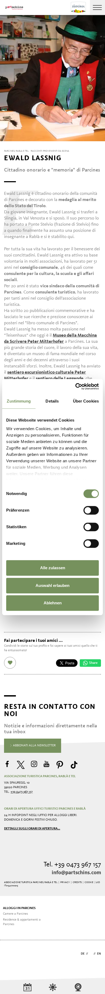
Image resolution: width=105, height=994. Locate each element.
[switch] (91, 510)
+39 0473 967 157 (21, 792)
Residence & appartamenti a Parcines (22, 922)
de (83, 953)
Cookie (89, 882)
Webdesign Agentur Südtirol (10, 954)
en (99, 953)
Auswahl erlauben (52, 585)
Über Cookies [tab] (86, 401)
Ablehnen (53, 603)
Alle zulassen (52, 567)
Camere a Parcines (15, 913)
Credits (77, 882)
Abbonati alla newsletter (34, 745)
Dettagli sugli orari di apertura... (32, 828)
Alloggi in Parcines (19, 908)
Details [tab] (52, 401)
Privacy (65, 882)
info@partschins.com (76, 873)
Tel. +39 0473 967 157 (72, 864)
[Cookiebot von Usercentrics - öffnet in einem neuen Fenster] (75, 386)
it (90, 953)
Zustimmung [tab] (19, 401)
